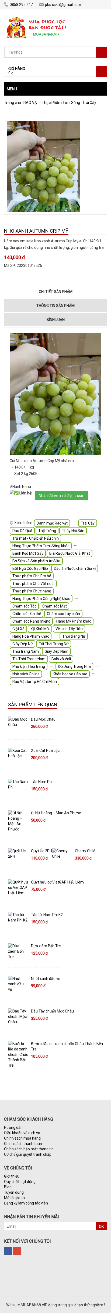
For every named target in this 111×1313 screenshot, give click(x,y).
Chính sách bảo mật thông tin (29, 1149)
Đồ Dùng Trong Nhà (74, 666)
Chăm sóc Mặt (54, 606)
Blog (8, 1187)
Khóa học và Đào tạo (70, 674)
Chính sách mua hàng (22, 1138)
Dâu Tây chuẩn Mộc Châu (52, 1011)
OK (101, 1226)
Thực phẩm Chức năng (31, 591)
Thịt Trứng (47, 531)
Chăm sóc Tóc (24, 606)
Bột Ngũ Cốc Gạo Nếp (30, 568)
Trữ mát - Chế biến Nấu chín (35, 538)
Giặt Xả (18, 629)
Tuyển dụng (14, 1192)
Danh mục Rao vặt (52, 523)
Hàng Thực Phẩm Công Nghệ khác (41, 598)
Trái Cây (88, 523)
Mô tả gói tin (14, 1198)
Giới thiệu (11, 1176)
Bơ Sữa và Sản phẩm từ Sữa (36, 561)
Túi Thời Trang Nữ (54, 644)
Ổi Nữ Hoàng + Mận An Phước (56, 813)
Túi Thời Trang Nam (29, 659)
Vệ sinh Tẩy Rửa (69, 629)
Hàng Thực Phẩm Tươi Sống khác (40, 546)
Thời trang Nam (25, 651)
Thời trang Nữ (73, 636)
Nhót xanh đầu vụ (45, 978)
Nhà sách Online (26, 674)
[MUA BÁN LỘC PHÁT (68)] (37, 17)
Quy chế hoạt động (20, 1181)
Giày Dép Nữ (22, 644)
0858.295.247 (21, 4)
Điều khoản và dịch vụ (22, 1133)
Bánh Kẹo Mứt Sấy (27, 553)
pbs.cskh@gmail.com (63, 4)
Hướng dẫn (13, 1127)
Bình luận (56, 319)
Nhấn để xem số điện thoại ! (62, 495)
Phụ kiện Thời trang (28, 666)
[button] (55, 89)
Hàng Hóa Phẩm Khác (30, 636)
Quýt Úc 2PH (41, 851)
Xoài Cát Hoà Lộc (45, 750)
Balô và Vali (61, 659)
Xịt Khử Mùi (40, 629)
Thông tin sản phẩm (55, 305)
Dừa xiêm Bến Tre (46, 946)
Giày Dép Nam (56, 651)
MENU (12, 89)
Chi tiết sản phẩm (55, 291)
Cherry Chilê (85, 851)
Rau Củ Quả (22, 531)
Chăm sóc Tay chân (63, 614)
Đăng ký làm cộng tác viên (26, 1203)
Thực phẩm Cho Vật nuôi (33, 583)
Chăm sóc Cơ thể (26, 614)
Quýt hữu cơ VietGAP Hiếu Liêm (57, 882)
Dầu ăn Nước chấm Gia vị (75, 568)
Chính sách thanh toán (23, 1143)
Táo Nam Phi (42, 782)
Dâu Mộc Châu (43, 719)
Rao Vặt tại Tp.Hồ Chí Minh (34, 681)
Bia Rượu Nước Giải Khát (69, 553)
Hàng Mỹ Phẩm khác (73, 621)
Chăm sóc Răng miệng (31, 621)
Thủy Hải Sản (73, 531)
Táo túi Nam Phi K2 (47, 915)
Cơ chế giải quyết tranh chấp (27, 1154)
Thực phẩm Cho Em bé (31, 576)
